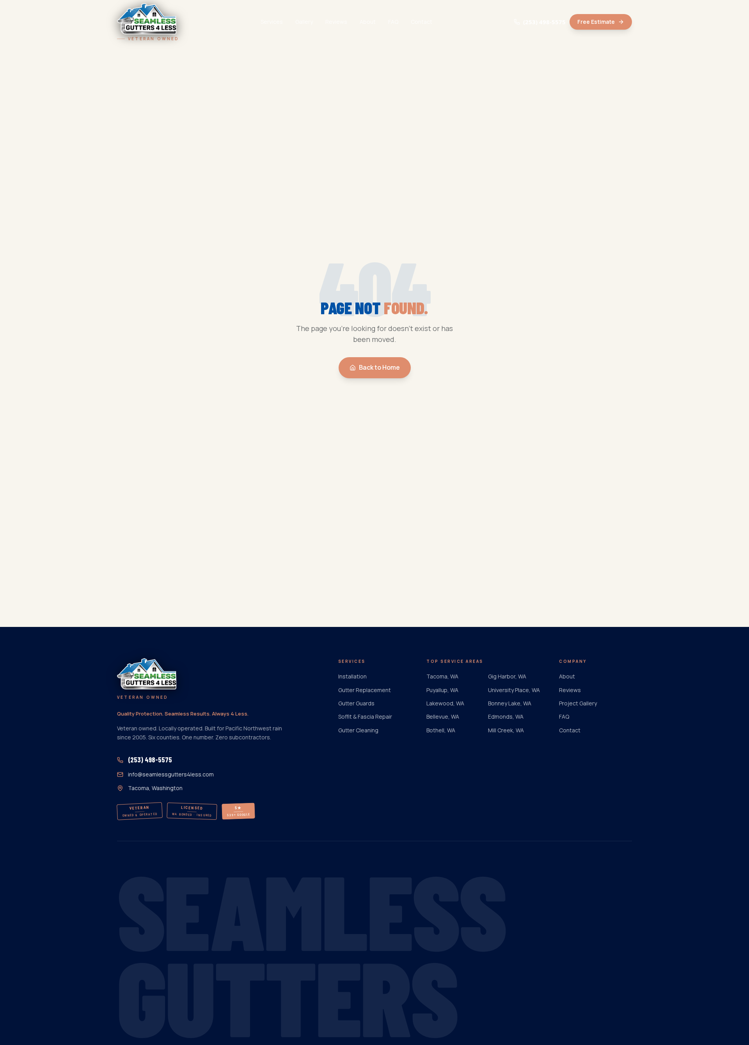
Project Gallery (578, 703)
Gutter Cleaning (358, 730)
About (368, 21)
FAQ (393, 21)
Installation (352, 676)
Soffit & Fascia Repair (365, 716)
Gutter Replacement (364, 690)
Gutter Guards (356, 703)
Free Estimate (596, 21)
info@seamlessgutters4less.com (171, 774)
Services (272, 21)
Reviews (336, 21)
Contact (421, 21)
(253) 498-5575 (544, 22)
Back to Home (379, 367)
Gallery (304, 21)
